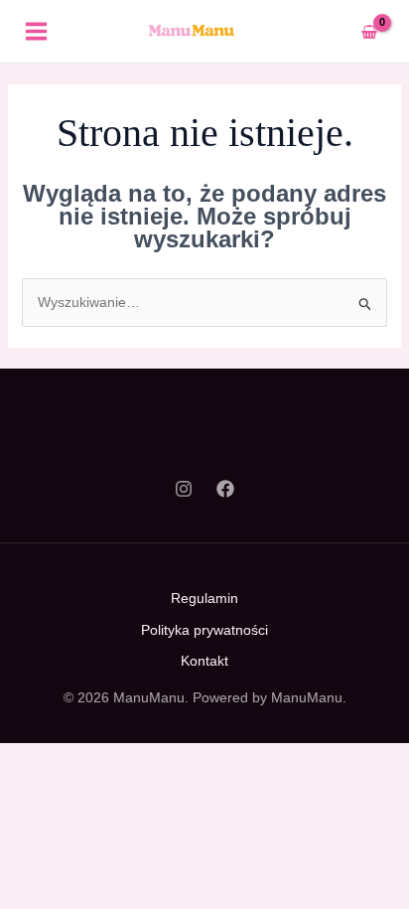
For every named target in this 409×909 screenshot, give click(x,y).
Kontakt (204, 661)
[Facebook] (225, 489)
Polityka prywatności (204, 630)
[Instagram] (184, 489)
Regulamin (204, 598)
